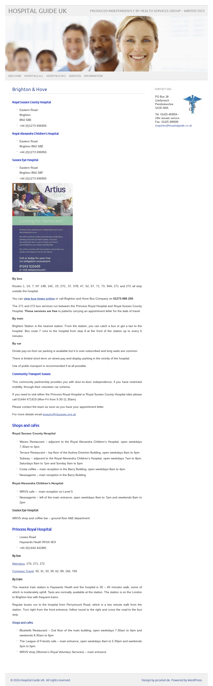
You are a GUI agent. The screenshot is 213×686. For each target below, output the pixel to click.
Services (75, 76)
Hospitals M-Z (56, 76)
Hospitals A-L (33, 76)
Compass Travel (23, 571)
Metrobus (18, 563)
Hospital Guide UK (37, 11)
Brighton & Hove (29, 89)
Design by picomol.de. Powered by (165, 680)
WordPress (195, 680)
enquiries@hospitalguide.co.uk (173, 125)
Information (93, 76)
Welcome (14, 76)
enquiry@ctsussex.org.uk (59, 414)
